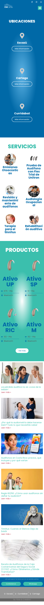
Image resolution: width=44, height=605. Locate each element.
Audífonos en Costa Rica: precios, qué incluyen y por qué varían (21, 459)
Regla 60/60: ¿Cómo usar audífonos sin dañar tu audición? (22, 494)
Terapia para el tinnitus (10, 229)
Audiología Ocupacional (34, 202)
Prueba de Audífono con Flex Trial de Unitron (34, 171)
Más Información (22, 48)
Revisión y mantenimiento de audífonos (10, 201)
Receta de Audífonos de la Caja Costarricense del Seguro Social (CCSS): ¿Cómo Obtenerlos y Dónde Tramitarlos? (20, 568)
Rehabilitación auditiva (34, 227)
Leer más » (6, 392)
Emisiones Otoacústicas (10, 170)
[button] (40, 8)
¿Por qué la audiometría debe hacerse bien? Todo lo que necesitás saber (21, 424)
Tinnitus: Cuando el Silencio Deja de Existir (19, 530)
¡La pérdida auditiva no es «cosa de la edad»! (21, 388)
